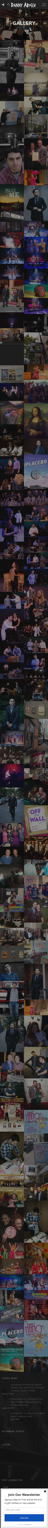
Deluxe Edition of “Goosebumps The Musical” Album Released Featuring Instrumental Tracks (26, 1402)
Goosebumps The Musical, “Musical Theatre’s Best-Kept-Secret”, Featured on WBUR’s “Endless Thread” (27, 1387)
